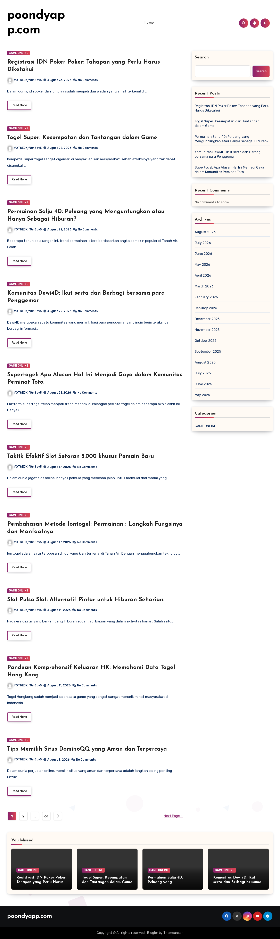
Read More (19, 105)
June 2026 (203, 254)
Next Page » (173, 816)
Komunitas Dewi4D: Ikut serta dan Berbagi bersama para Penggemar (228, 154)
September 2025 (208, 351)
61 (46, 816)
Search (202, 57)
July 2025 (203, 373)
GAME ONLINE (18, 53)
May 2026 (202, 265)
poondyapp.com (29, 916)
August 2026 (205, 232)
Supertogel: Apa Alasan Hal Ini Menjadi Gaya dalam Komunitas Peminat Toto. (229, 169)
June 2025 (203, 384)
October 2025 (205, 341)
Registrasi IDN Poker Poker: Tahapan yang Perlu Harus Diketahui (232, 108)
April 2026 (203, 275)
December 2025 (207, 319)
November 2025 (207, 330)
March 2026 (204, 286)
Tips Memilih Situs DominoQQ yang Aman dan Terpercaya (87, 749)
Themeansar (172, 933)
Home (148, 23)
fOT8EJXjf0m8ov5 (28, 80)
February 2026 (206, 297)
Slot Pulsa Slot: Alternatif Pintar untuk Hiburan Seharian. (85, 600)
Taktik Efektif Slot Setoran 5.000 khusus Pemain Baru (80, 456)
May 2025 (202, 395)
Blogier (152, 933)
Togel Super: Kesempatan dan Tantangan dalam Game (82, 137)
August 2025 (205, 362)
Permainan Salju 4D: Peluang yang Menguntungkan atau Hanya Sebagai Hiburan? (232, 139)
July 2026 (203, 243)
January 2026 (206, 308)
